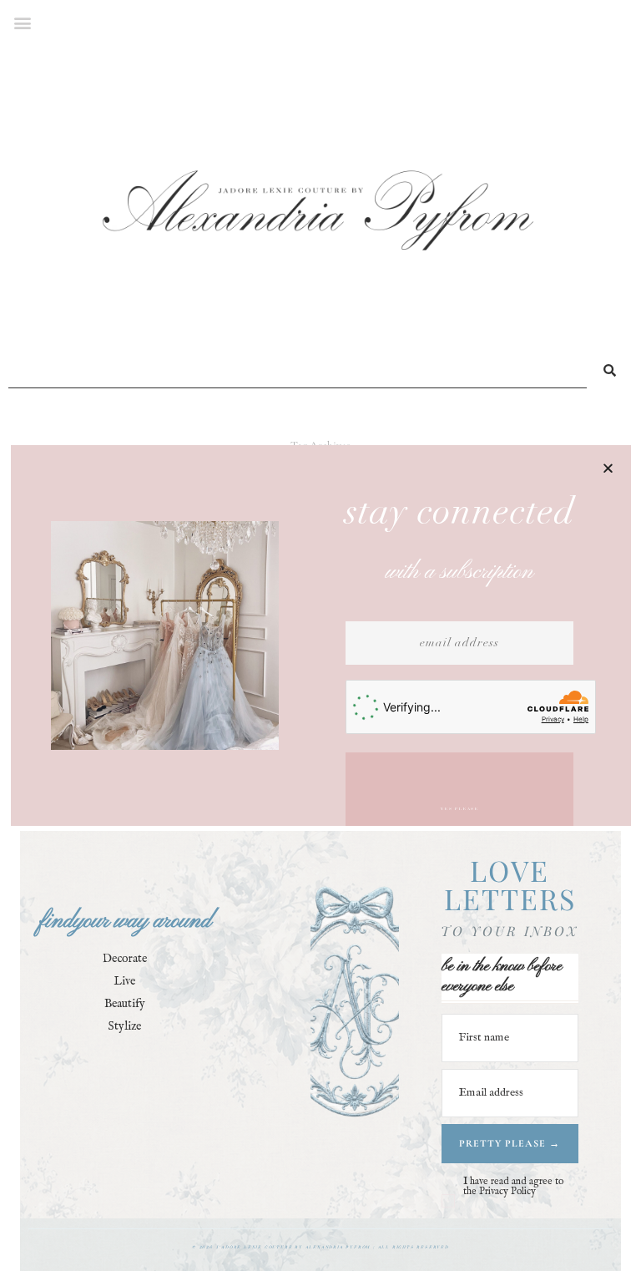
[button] (608, 468)
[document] (320, 635)
